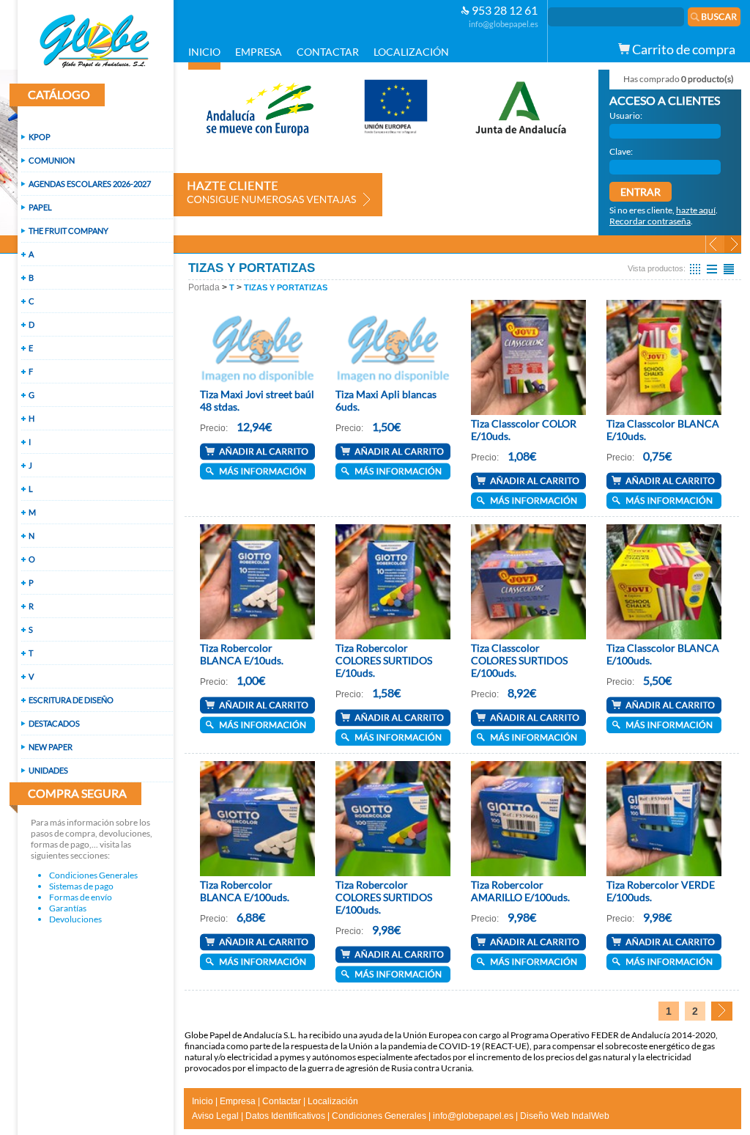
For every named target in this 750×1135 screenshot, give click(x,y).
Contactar (281, 1101)
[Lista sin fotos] (728, 268)
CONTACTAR (328, 51)
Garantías (67, 908)
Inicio (202, 1101)
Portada (204, 287)
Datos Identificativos (285, 1116)
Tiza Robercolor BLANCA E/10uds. (241, 654)
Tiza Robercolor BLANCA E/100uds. (244, 890)
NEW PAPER (51, 747)
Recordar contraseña (650, 221)
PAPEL (40, 207)
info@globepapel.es (503, 24)
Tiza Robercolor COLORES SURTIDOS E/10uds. (383, 660)
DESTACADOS (54, 723)
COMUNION (52, 160)
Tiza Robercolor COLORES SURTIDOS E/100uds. (383, 897)
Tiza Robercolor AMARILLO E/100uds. (520, 890)
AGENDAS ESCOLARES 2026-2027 (90, 183)
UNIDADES (48, 770)
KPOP (40, 137)
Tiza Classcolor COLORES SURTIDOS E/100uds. (519, 660)
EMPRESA (258, 51)
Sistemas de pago (81, 886)
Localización (333, 1101)
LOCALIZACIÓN (411, 51)
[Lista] (712, 268)
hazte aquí (696, 210)
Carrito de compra (682, 49)
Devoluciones (75, 919)
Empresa (238, 1101)
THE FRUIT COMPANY (68, 230)
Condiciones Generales (93, 875)
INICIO (204, 51)
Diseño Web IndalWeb (564, 1116)
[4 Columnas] (695, 268)
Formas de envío (80, 897)
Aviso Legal (215, 1116)
